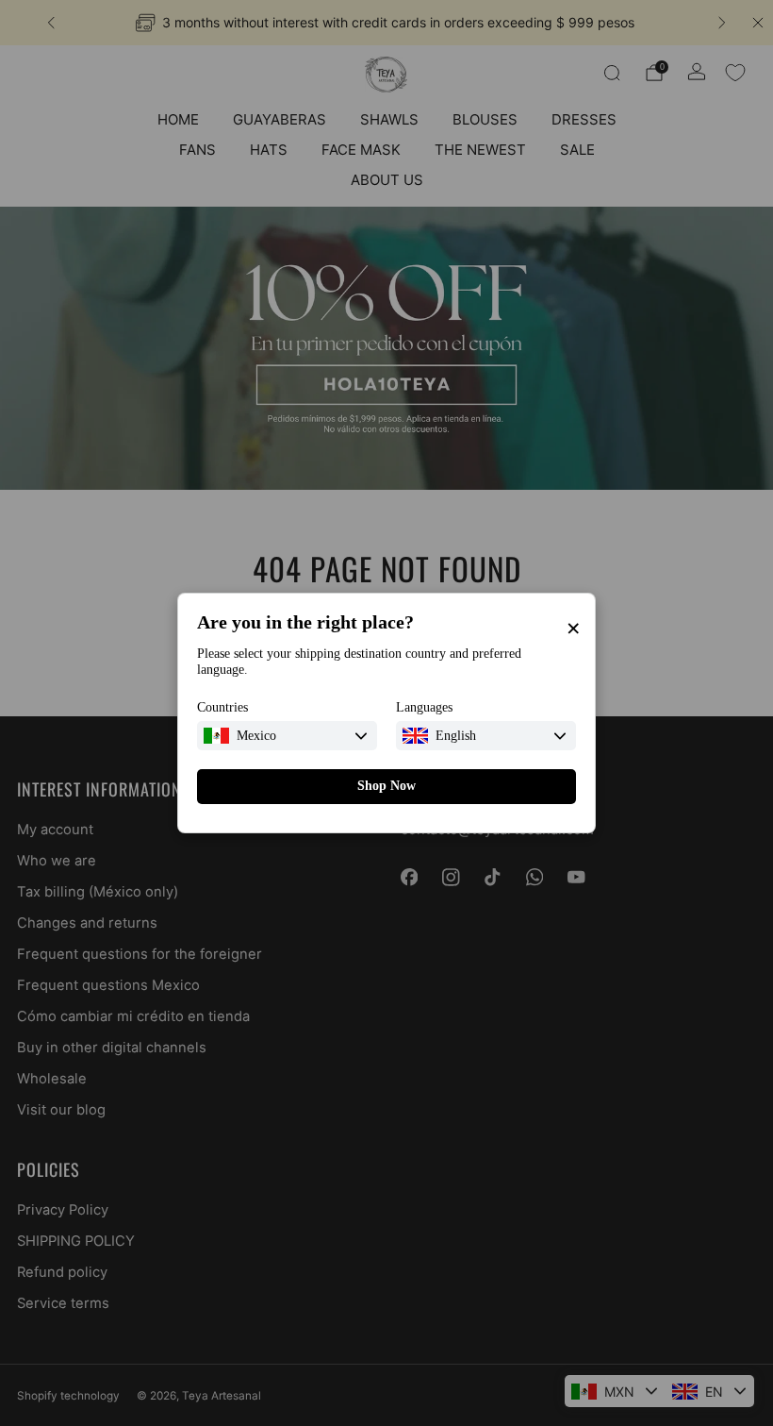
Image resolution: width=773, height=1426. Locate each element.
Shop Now (386, 786)
